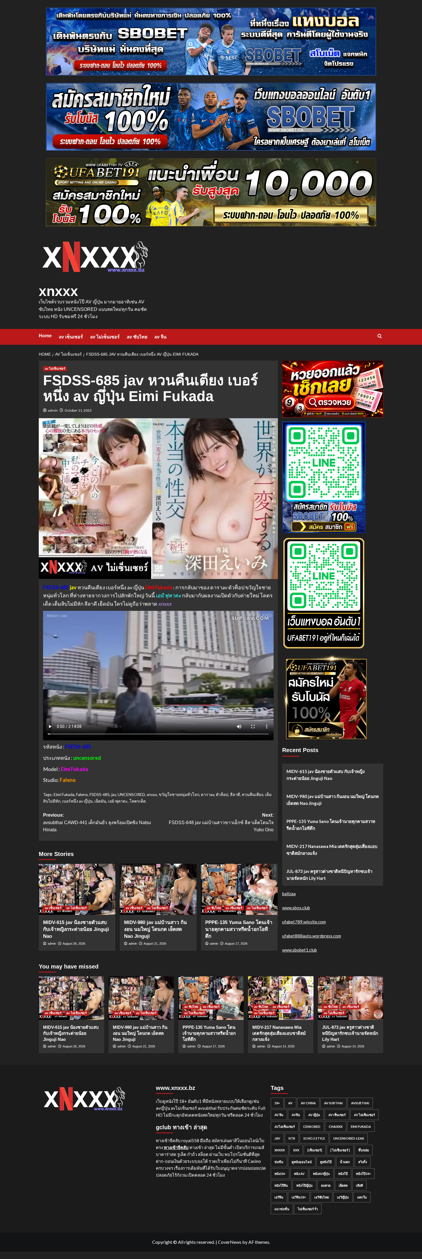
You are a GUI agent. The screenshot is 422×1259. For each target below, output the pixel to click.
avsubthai (360, 1103)
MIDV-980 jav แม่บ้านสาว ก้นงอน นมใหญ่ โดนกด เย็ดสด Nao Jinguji (155, 929)
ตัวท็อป (222, 794)
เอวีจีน (278, 1197)
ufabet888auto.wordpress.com (311, 935)
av (290, 1103)
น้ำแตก (345, 1162)
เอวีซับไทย (321, 1197)
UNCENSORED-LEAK (348, 1138)
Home (45, 335)
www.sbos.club (296, 907)
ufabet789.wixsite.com (304, 921)
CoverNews (229, 1242)
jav (113, 794)
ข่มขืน (278, 1162)
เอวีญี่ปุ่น (343, 1197)
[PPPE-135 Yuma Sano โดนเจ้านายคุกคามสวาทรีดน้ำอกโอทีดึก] (239, 889)
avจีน (296, 1115)
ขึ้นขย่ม (363, 1150)
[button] (379, 336)
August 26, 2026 (74, 943)
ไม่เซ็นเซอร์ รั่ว (308, 1209)
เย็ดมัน (100, 801)
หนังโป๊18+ (363, 1173)
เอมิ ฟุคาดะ (118, 801)
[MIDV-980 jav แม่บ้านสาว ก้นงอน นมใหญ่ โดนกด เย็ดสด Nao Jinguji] (158, 889)
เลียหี (359, 1185)
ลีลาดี (235, 794)
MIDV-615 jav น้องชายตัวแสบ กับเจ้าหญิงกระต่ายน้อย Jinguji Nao (76, 929)
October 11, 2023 (78, 410)
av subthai (333, 1103)
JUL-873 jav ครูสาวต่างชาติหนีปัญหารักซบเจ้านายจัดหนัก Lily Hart (329, 875)
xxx (296, 1150)
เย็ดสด (343, 1185)
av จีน (160, 336)
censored (311, 1126)
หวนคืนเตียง (252, 794)
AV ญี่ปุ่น (314, 1115)
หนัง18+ (280, 1173)
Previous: (97, 822)
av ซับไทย (137, 336)
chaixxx (335, 1126)
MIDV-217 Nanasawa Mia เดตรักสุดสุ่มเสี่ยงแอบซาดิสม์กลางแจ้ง (332, 850)
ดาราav (207, 794)
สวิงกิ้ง (362, 1162)
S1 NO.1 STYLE (314, 1138)
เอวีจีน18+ (299, 1197)
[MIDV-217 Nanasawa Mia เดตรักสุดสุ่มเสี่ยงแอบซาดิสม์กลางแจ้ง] (280, 998)
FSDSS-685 (100, 794)
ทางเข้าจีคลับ (176, 1147)
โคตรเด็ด (137, 801)
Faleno (82, 794)
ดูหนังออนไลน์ (302, 1162)
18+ (277, 1103)
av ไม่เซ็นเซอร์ (105, 336)
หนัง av (299, 1173)
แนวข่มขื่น (281, 1209)
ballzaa (289, 893)
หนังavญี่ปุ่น (321, 1173)
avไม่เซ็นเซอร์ (284, 1126)
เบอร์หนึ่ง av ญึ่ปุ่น (77, 801)
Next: (221, 822)
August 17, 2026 (236, 943)
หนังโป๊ (343, 1173)
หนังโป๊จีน (281, 1185)
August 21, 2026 (155, 943)
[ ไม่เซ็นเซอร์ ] (340, 1150)
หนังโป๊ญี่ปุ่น (304, 1185)
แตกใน (362, 1197)
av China (308, 1103)
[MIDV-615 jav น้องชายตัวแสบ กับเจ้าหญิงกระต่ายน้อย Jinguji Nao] (77, 889)
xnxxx (58, 291)
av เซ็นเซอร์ (71, 336)
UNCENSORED (131, 794)
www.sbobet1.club (299, 949)
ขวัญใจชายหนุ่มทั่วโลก (179, 794)
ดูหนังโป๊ (326, 1162)
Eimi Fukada (64, 794)
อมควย (325, 1185)
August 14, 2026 (283, 1046)
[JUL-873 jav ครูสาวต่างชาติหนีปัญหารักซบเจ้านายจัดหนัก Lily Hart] (350, 998)
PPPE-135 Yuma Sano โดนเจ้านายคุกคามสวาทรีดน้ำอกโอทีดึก (238, 929)
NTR (292, 1138)
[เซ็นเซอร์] (314, 1150)
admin (53, 410)
